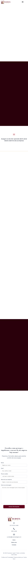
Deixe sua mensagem (6, 485)
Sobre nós (14, 542)
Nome (2, 462)
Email (2, 468)
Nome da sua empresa (6, 479)
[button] (23, 2)
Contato (14, 545)
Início (14, 540)
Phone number (4, 473)
